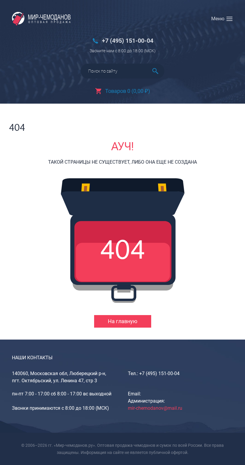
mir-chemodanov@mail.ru (155, 408)
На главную (122, 321)
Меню (217, 19)
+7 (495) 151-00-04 (127, 40)
